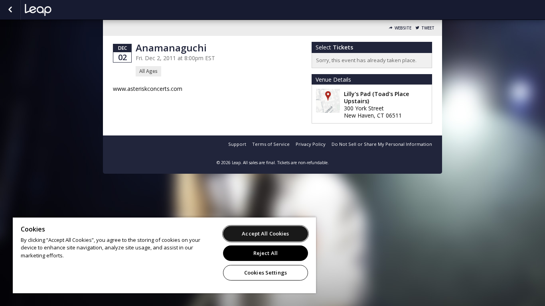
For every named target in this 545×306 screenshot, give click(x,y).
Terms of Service (271, 144)
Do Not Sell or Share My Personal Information (382, 144)
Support (237, 144)
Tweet (427, 28)
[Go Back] (10, 10)
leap (65, 10)
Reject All (265, 253)
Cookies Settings (265, 272)
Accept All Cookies (265, 233)
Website (403, 28)
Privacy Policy (311, 144)
